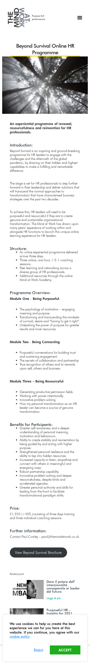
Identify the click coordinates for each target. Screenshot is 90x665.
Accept (65, 650)
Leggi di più (54, 598)
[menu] (79, 17)
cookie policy (20, 636)
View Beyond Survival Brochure (38, 552)
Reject (38, 649)
